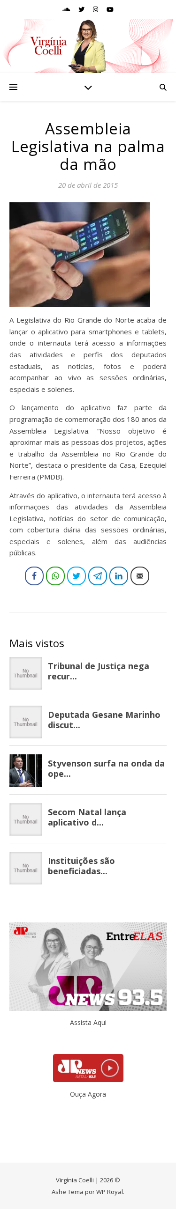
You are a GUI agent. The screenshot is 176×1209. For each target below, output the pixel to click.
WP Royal (109, 1191)
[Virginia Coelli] (88, 46)
